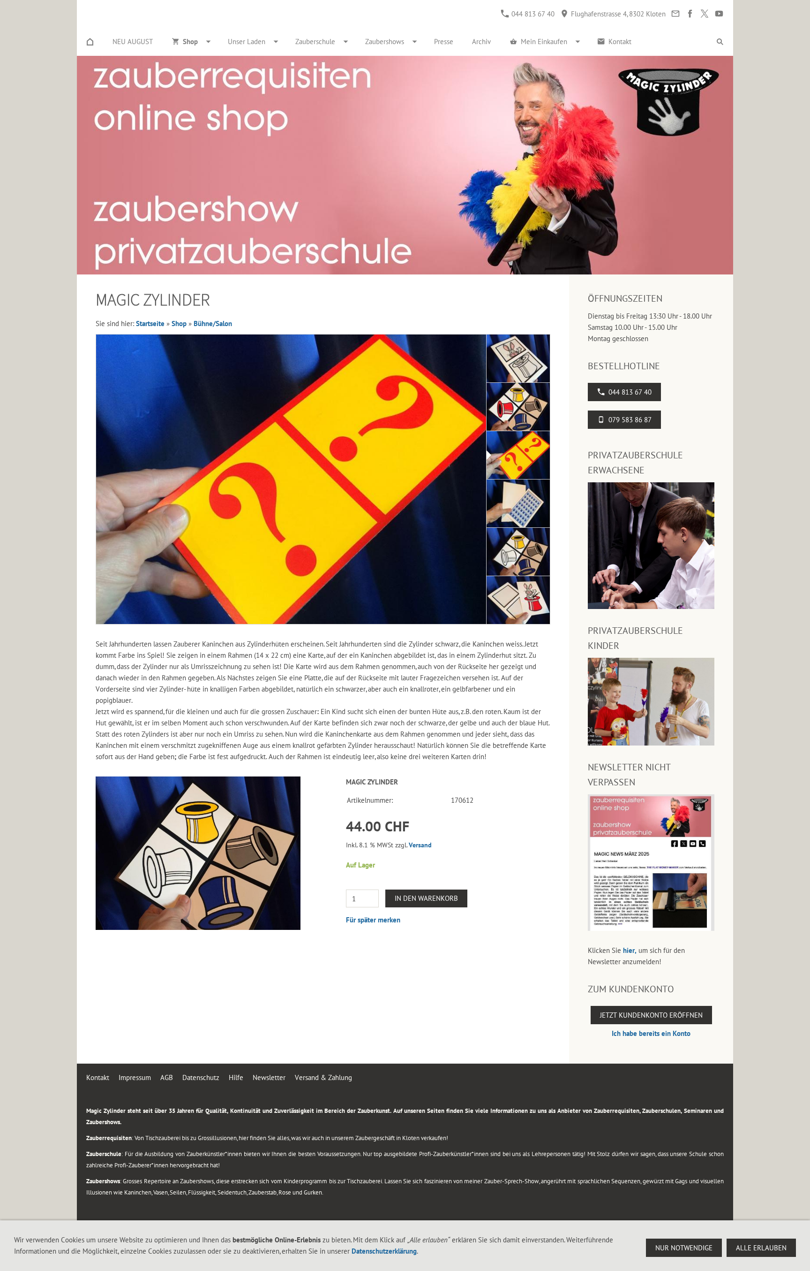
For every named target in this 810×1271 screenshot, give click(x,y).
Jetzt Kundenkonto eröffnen (651, 1015)
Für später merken (373, 919)
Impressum (135, 1077)
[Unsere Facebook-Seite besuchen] (690, 13)
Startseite (150, 323)
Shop (179, 323)
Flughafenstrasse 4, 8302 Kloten (617, 13)
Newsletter (269, 1077)
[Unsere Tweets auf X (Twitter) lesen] (704, 13)
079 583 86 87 (630, 419)
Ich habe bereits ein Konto (651, 1033)
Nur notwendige (683, 1247)
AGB (166, 1077)
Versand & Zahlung (323, 1077)
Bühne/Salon (213, 323)
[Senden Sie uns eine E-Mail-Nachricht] (675, 13)
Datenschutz (200, 1077)
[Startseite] (90, 42)
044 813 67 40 (532, 13)
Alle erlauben (761, 1247)
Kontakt (97, 1077)
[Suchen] (720, 42)
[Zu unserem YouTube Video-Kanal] (719, 13)
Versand (420, 845)
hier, (630, 950)
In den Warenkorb (426, 898)
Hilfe (236, 1077)
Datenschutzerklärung (384, 1251)
